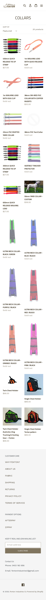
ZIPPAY (8, 527)
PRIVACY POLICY (13, 496)
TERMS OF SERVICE (15, 503)
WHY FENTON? (12, 462)
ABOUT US (10, 469)
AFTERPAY (10, 520)
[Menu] (41, 5)
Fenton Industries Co (18, 592)
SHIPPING (10, 482)
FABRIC (8, 476)
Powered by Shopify (35, 592)
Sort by (6, 27)
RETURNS (10, 489)
